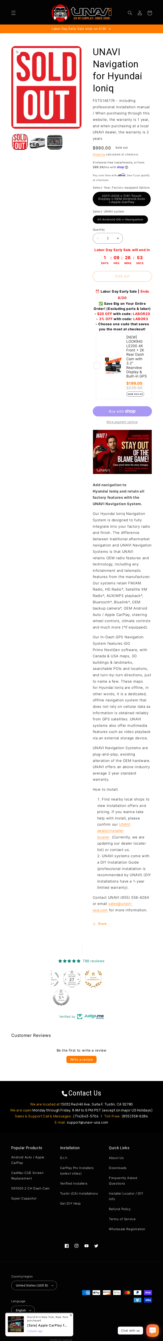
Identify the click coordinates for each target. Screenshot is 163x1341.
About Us (116, 1158)
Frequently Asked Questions (123, 1180)
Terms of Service (122, 1219)
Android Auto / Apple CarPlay (28, 1160)
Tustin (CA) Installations (79, 1193)
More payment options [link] (122, 421)
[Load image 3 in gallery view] (54, 142)
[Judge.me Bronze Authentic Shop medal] (93, 978)
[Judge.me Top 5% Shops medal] (61, 997)
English (21, 1310)
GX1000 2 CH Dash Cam (30, 1188)
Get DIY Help (70, 1203)
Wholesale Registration (127, 1229)
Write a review (81, 1059)
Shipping (99, 154)
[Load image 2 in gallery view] (37, 142)
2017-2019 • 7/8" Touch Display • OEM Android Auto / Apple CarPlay (124, 200)
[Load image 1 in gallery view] (20, 142)
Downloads (118, 1168)
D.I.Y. (64, 1158)
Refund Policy (120, 1209)
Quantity (99, 229)
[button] (13, 13)
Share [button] (102, 924)
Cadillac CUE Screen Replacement (27, 1175)
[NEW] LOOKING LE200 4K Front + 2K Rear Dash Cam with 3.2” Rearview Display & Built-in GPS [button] (136, 357)
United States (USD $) (32, 1285)
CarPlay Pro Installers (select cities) (77, 1170)
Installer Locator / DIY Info (126, 1196)
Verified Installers (74, 1183)
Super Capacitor (24, 1198)
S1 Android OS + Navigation (122, 220)
